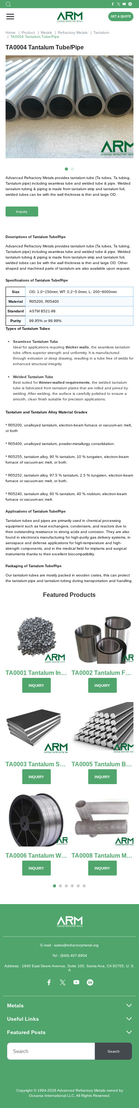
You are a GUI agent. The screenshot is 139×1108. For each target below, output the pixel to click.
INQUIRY (36, 685)
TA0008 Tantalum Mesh (102, 855)
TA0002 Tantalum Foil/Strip (102, 672)
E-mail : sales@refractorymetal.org (69, 945)
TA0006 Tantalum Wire (36, 855)
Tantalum (101, 32)
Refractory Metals (72, 32)
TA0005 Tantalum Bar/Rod (102, 764)
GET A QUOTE (121, 16)
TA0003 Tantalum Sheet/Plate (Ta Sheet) (36, 764)
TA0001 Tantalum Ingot (36, 672)
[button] (66, 169)
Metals (46, 32)
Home (11, 32)
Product (28, 32)
